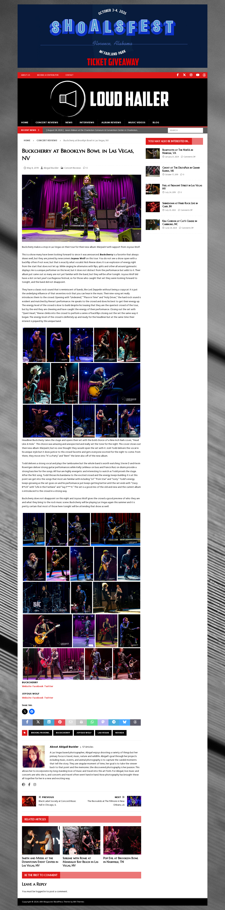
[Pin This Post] (59, 722)
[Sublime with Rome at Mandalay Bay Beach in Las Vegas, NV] (82, 840)
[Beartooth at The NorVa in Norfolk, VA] (153, 153)
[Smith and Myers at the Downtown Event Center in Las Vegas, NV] (41, 840)
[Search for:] (185, 130)
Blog (156, 123)
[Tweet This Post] (38, 722)
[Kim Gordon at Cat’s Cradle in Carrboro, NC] (153, 224)
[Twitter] (184, 75)
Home (24, 123)
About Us (25, 75)
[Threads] (204, 75)
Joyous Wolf (83, 733)
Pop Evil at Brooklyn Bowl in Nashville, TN (120, 860)
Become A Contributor (48, 75)
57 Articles (87, 747)
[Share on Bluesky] (124, 722)
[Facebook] (178, 75)
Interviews (87, 123)
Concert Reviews (47, 123)
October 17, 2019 (171, 174)
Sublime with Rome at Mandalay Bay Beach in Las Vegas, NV (80, 861)
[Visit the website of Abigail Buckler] (23, 785)
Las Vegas (103, 733)
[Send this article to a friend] (70, 722)
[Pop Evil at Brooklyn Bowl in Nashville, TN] (122, 840)
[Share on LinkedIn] (49, 722)
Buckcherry (63, 733)
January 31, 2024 (172, 156)
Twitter (48, 686)
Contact (69, 75)
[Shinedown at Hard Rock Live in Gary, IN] (153, 207)
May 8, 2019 (32, 168)
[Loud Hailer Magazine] (105, 117)
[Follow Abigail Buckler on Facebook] (28, 785)
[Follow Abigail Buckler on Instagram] (33, 785)
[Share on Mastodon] (103, 722)
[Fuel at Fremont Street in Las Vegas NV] (153, 189)
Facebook (38, 686)
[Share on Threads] (135, 722)
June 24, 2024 (171, 228)
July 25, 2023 (170, 210)
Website (26, 686)
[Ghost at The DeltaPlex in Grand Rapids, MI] (153, 171)
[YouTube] (198, 75)
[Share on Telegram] (113, 722)
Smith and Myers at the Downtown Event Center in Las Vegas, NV (40, 861)
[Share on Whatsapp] (92, 722)
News (68, 123)
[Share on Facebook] (27, 722)
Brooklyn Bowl (40, 733)
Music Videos (136, 123)
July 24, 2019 (170, 192)
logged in (41, 892)
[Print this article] (81, 722)
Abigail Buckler (51, 168)
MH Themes (78, 902)
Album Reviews (111, 123)
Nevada (119, 733)
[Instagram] (191, 75)
